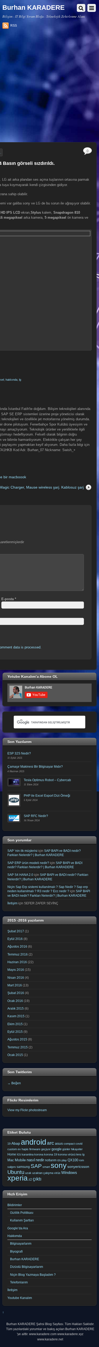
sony (59, 1165)
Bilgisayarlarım (20, 1243)
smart (46, 1166)
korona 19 (50, 1154)
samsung (23, 1167)
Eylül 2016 (15, 938)
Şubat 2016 (15, 993)
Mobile (20, 1160)
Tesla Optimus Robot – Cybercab (47, 780)
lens (79, 1154)
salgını (11, 1166)
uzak (28, 1172)
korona (38, 1154)
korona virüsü (67, 1154)
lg (20, 379)
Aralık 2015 (15, 1008)
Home (11, 1154)
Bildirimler (14, 1205)
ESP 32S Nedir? (19, 753)
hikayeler (77, 1149)
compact (69, 1143)
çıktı (37, 1179)
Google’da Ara (17, 1228)
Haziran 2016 (17, 962)
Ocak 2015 (15, 1055)
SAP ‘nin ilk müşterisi (22, 850)
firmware (34, 1149)
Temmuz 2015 (17, 1047)
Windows (69, 1173)
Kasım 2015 (16, 1016)
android (33, 1142)
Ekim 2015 (15, 1024)
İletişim (12, 903)
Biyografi (16, 1251)
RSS (13, 25)
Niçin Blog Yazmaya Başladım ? (33, 1274)
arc (50, 1143)
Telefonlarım (19, 1282)
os (59, 1160)
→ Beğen (14, 1083)
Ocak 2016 (15, 1000)
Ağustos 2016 (17, 946)
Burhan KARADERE (24, 1259)
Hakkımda (14, 1236)
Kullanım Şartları (22, 1220)
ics (19, 1154)
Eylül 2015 (15, 1031)
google (56, 1149)
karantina (28, 1154)
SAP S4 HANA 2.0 (20, 874)
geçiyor (46, 1149)
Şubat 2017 (15, 931)
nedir (40, 1160)
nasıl (31, 1160)
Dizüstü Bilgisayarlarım (26, 1266)
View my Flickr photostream (27, 1110)
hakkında (11, 379)
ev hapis (23, 1149)
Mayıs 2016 (15, 969)
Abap (15, 1143)
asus (59, 1143)
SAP (36, 1166)
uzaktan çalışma (42, 1172)
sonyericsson (78, 1166)
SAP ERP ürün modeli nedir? (28, 862)
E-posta (8, 599)
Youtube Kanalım (19, 1298)
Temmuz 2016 (17, 954)
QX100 (73, 1160)
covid (79, 1143)
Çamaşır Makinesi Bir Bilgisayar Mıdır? (35, 766)
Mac (10, 1160)
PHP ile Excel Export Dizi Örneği (47, 795)
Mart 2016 (14, 985)
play (64, 1160)
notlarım (50, 1160)
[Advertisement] (49, 87)
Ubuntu (15, 1172)
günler (66, 1149)
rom (81, 1160)
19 (9, 1143)
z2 (30, 1179)
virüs (57, 1172)
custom (12, 1149)
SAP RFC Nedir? (36, 816)
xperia (17, 1178)
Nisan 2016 (15, 977)
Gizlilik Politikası (21, 1212)
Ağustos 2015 (17, 1039)
